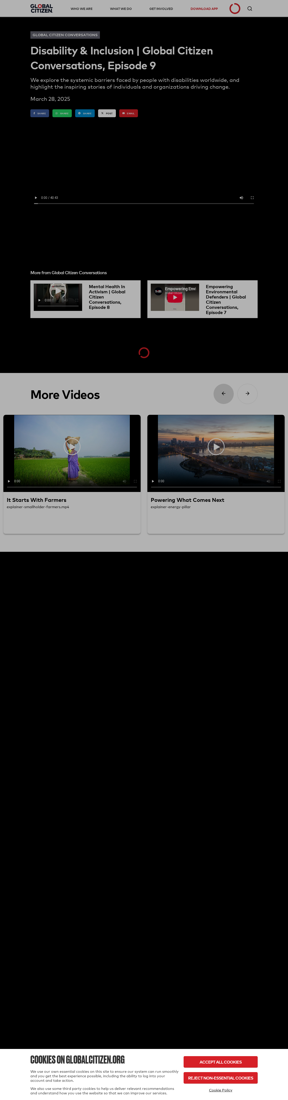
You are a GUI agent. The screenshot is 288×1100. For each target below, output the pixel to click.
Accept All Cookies (221, 1062)
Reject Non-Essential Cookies (220, 1078)
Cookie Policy (220, 1090)
